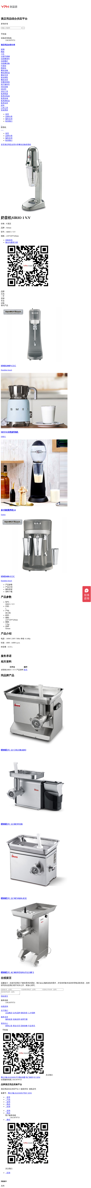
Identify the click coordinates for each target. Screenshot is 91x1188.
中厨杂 (3, 66)
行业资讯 (31, 1026)
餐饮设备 (4, 70)
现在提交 (4, 996)
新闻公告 (8, 1026)
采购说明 (16, 1019)
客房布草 (4, 103)
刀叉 (2, 54)
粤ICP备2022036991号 (9, 1077)
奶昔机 (28, 144)
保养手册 (24, 1019)
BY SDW (36, 1077)
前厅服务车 (5, 84)
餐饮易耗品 (5, 73)
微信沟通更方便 (11, 242)
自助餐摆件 (5, 59)
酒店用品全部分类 (8, 45)
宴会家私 (4, 77)
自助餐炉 (4, 61)
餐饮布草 (4, 80)
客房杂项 (4, 98)
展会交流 (16, 1026)
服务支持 (8, 119)
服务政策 (8, 1019)
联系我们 (8, 121)
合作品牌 (16, 1013)
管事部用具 (5, 82)
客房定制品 (5, 96)
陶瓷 (2, 52)
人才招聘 (31, 1013)
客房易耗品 (5, 101)
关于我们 (4, 1010)
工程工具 (4, 108)
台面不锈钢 (5, 56)
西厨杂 (3, 68)
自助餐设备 (5, 63)
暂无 (25, 670)
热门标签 (29, 1077)
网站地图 (21, 1077)
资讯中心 (4, 1023)
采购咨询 (8, 240)
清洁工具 (4, 91)
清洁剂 (3, 89)
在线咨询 (4, 1006)
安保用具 (4, 110)
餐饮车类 (4, 75)
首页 (7, 114)
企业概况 (8, 1013)
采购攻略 (24, 1026)
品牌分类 (8, 116)
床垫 (2, 105)
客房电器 (4, 94)
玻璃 (2, 49)
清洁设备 (4, 87)
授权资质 (24, 1013)
